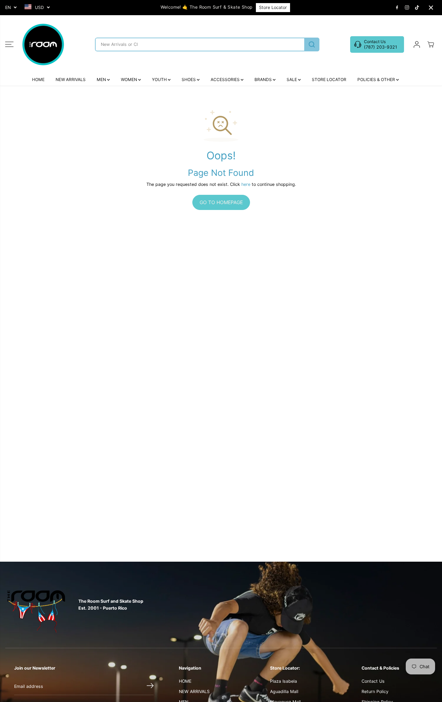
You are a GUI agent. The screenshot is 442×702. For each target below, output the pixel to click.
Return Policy (375, 691)
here (245, 184)
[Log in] (417, 44)
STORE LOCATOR (329, 79)
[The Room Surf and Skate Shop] (43, 44)
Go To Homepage (221, 202)
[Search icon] (311, 44)
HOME (38, 79)
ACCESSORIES (226, 79)
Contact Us (373, 681)
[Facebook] (397, 7)
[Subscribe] (150, 686)
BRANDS (263, 79)
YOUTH (160, 79)
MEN (102, 79)
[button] (9, 44)
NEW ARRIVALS (71, 79)
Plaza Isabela (283, 681)
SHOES (189, 79)
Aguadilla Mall (284, 691)
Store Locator (273, 7)
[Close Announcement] (431, 7)
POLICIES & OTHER (376, 79)
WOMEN (129, 79)
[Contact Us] (377, 44)
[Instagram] (407, 7)
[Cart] (430, 44)
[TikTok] (417, 7)
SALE (292, 79)
